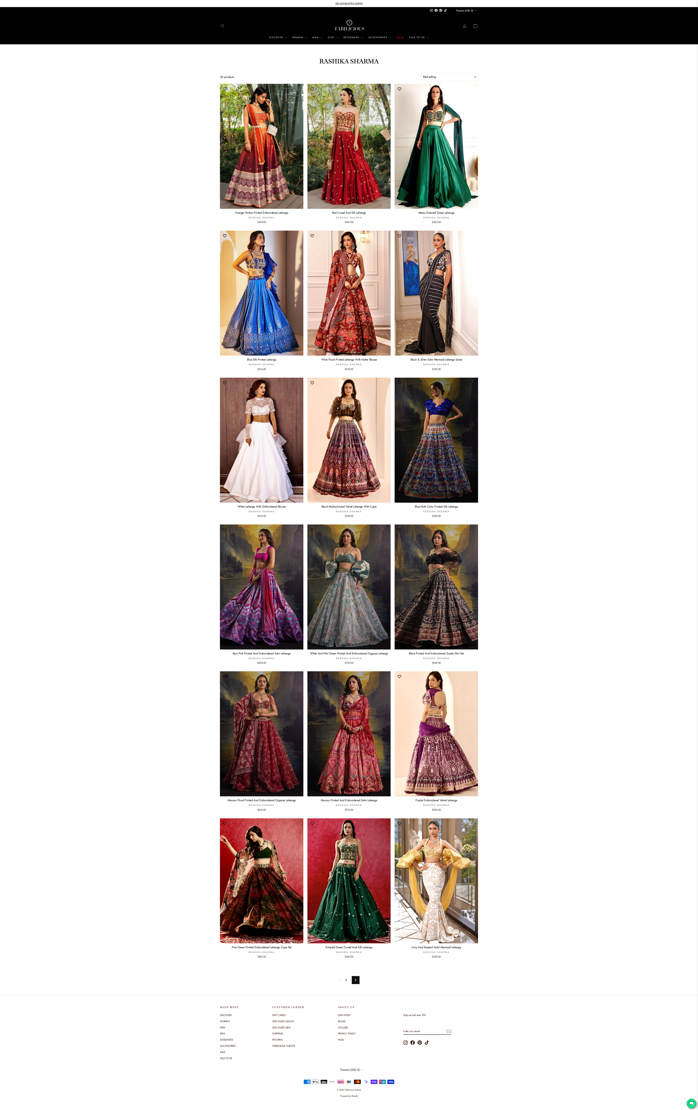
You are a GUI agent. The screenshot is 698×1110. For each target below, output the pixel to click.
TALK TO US (417, 37)
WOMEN (298, 37)
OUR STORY (344, 1015)
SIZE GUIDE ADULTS (283, 1021)
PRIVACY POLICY (347, 1033)
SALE (400, 37)
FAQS (341, 1039)
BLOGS (342, 1021)
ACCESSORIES (378, 37)
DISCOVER (276, 37)
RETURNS (277, 1039)
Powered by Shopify (349, 1096)
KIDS (331, 37)
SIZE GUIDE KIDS (281, 1027)
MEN (316, 37)
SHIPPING (277, 1033)
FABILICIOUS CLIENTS (283, 1046)
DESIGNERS (352, 37)
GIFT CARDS (279, 1015)
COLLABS (343, 1027)
